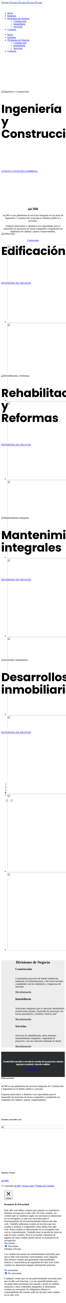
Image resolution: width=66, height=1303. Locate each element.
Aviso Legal (28, 1186)
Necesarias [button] (9, 1243)
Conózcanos (33, 240)
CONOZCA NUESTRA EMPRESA (19, 171)
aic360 (17, 1186)
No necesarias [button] (11, 1270)
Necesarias (13, 1246)
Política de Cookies (45, 1186)
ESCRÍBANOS (33, 1069)
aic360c (5, 1180)
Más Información (23, 992)
